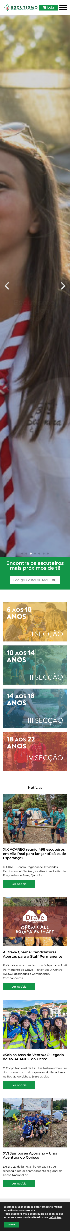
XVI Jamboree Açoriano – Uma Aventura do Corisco (30, 1155)
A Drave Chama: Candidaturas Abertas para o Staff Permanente (32, 954)
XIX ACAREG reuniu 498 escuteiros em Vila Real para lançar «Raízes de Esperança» (34, 853)
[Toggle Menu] (63, 7)
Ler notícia (19, 884)
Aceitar (11, 1224)
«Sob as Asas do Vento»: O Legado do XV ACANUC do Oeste (33, 1057)
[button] (7, 286)
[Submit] (54, 580)
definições (55, 1217)
